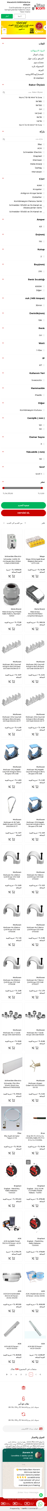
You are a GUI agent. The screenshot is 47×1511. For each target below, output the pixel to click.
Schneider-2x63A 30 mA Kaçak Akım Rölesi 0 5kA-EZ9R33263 (12, 561)
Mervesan (37, 172)
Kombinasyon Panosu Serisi (28, 201)
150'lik (39, 105)
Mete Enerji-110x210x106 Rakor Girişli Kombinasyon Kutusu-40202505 (35, 614)
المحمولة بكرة (38, 66)
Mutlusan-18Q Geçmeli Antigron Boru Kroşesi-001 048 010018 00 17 (12, 666)
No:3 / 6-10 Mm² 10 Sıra (30, 125)
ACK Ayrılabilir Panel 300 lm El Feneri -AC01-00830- (11, 1243)
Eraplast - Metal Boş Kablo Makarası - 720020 (11, 1191)
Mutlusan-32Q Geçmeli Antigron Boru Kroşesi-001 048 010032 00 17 (11, 719)
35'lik (39, 117)
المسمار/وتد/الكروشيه (34, 74)
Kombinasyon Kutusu (31, 410)
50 (40, 459)
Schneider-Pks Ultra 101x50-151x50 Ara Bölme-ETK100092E (12, 1085)
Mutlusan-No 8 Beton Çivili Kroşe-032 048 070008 (11, 982)
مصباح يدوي (39, 62)
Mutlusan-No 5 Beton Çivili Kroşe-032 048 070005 (35, 929)
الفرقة (41, 70)
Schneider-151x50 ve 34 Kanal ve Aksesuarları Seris (25, 212)
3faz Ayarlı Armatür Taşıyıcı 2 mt (11, 1137)
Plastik (38, 395)
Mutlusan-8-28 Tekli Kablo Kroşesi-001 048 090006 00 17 (12, 824)
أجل (6, 16)
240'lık (38, 113)
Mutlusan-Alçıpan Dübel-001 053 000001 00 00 (35, 1085)
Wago (42, 556)
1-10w (39, 350)
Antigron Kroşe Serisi (31, 193)
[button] (5, 1451)
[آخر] (7, 1374)
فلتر (43, 523)
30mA (39, 305)
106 (40, 320)
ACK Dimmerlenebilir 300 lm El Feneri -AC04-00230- (11, 1296)
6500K (38, 286)
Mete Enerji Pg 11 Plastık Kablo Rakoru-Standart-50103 (11, 614)
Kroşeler (37, 189)
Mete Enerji (36, 164)
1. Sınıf (39, 474)
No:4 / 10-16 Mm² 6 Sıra (30, 97)
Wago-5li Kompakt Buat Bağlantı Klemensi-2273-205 (35, 561)
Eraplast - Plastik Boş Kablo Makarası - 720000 (35, 1243)
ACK (39, 148)
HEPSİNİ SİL (23, 513)
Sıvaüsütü (37, 380)
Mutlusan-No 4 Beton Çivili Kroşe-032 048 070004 (11, 877)
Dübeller (37, 197)
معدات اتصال (38, 54)
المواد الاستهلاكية (38, 50)
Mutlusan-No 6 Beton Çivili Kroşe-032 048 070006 (11, 929)
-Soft (23, 1508)
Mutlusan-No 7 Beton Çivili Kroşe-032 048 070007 (35, 982)
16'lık (39, 121)
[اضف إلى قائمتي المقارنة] (33, 576)
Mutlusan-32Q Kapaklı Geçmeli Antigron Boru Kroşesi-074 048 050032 (35, 824)
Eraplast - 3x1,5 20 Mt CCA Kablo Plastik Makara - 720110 (35, 1191)
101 (40, 425)
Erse (43, 1133)
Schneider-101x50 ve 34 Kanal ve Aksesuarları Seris (25, 206)
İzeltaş (38, 168)
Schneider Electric (32, 152)
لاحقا (20, 16)
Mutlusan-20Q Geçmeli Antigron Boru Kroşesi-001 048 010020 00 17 (35, 719)
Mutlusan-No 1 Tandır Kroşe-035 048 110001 (35, 1034)
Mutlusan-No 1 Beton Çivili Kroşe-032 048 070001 (35, 877)
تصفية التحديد (23, 505)
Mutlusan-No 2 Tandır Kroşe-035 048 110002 (12, 1034)
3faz (40, 144)
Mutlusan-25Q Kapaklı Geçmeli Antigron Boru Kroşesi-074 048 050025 (11, 772)
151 (40, 429)
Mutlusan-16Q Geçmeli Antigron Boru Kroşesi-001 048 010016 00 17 (35, 666)
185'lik (39, 101)
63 (40, 226)
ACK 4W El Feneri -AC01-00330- (11, 1347)
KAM (39, 185)
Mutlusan (40, 662)
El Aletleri (39, 78)
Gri (40, 109)
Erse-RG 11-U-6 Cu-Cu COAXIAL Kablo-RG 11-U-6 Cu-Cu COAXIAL (35, 1138)
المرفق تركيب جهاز (36, 58)
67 (40, 365)
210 (40, 271)
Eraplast (37, 156)
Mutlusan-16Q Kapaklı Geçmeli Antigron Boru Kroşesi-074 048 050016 (35, 772)
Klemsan (37, 160)
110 (40, 241)
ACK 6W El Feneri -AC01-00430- (35, 1347)
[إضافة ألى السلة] (37, 576)
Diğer (39, 290)
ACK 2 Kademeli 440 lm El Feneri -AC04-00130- (35, 1295)
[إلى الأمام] (11, 1374)
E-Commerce (32, 1508)
